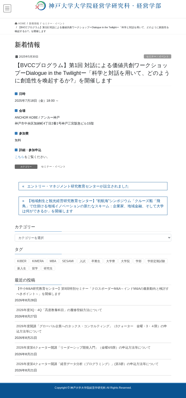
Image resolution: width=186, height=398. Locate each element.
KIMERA (38, 261)
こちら (19, 157)
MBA (53, 261)
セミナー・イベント (157, 56)
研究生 (48, 268)
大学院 (125, 261)
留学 (35, 268)
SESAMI (68, 261)
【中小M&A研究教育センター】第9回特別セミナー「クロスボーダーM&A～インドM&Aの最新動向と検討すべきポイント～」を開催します (92, 291)
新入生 (21, 268)
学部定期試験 (156, 261)
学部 (139, 261)
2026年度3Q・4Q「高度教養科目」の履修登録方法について (59, 310)
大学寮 (110, 261)
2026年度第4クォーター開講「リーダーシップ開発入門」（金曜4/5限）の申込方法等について (83, 347)
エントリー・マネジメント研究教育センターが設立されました (78, 186)
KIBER (21, 261)
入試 (83, 261)
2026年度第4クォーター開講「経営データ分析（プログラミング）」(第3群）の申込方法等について (87, 364)
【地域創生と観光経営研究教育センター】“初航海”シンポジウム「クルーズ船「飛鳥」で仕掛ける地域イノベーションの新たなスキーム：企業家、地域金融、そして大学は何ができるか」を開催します (93, 206)
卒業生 (95, 261)
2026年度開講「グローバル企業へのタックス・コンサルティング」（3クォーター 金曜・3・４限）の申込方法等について (91, 328)
